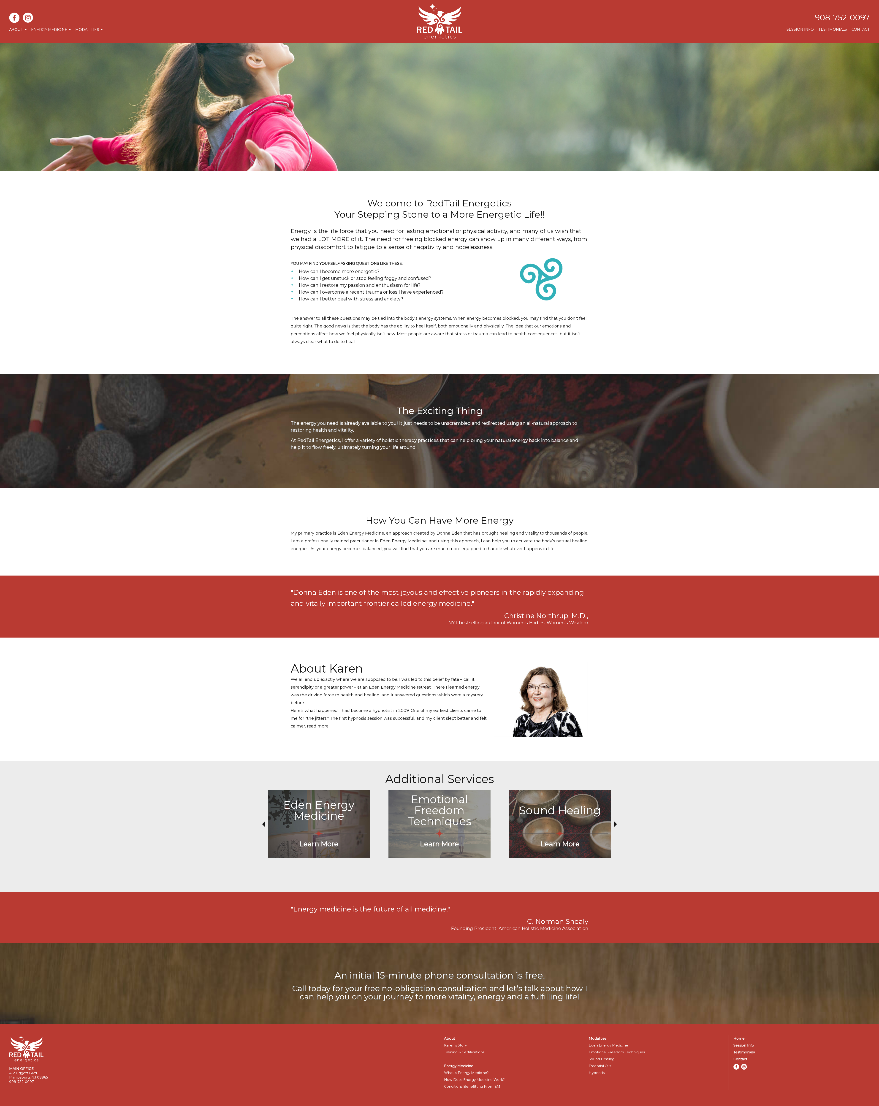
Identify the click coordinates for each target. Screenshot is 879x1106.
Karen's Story (455, 1045)
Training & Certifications (464, 1052)
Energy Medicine (49, 29)
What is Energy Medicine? (466, 1073)
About (16, 29)
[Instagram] (28, 17)
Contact (861, 29)
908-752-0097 (842, 17)
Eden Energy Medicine (608, 1045)
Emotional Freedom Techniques (617, 1052)
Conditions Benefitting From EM (472, 1086)
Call (299, 988)
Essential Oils (600, 1066)
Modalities (87, 29)
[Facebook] (14, 17)
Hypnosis (597, 1073)
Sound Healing (601, 1059)
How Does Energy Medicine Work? (474, 1079)
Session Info (800, 29)
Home (739, 1038)
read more (317, 726)
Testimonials (832, 29)
